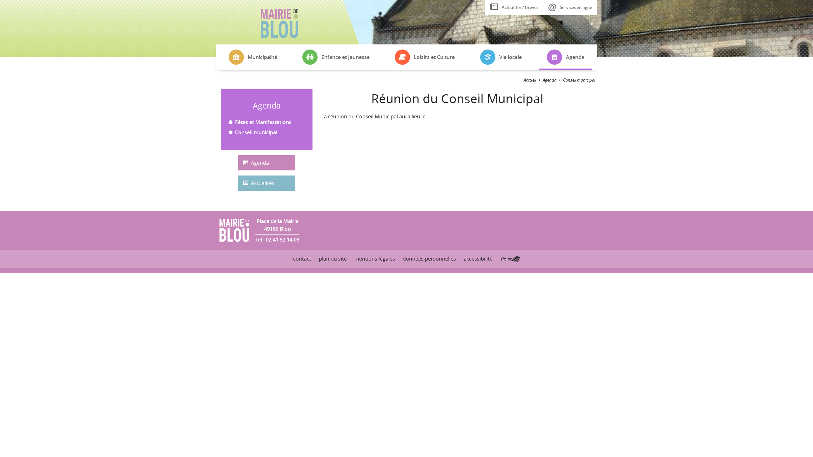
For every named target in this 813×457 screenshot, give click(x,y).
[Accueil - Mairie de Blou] (279, 23)
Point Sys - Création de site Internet (510, 259)
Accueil (530, 80)
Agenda (260, 162)
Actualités (262, 183)
